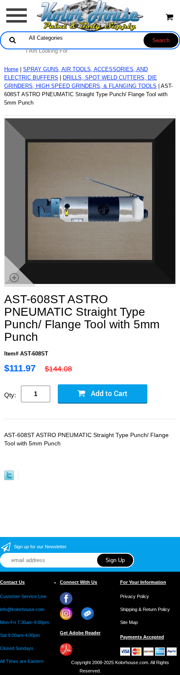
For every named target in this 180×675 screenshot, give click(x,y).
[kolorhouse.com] (90, 15)
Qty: (10, 395)
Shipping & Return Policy (145, 609)
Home (11, 69)
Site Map (129, 622)
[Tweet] (9, 478)
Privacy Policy (134, 596)
